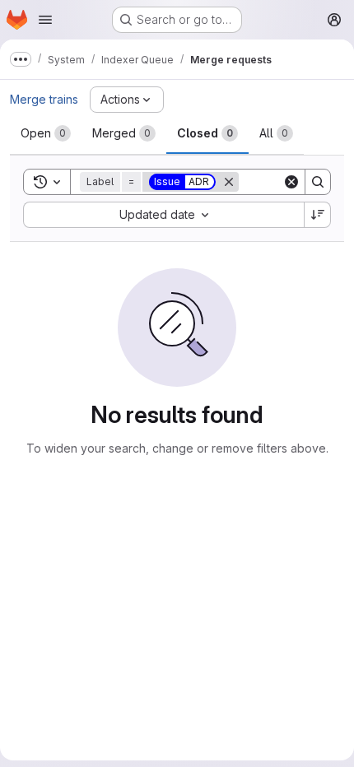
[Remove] (229, 182)
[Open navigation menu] (45, 20)
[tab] (46, 133)
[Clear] (291, 182)
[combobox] (163, 215)
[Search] (318, 182)
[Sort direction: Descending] (318, 215)
